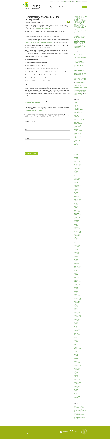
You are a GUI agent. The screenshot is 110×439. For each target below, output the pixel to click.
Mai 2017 (76, 308)
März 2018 (76, 294)
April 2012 (76, 393)
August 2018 (76, 287)
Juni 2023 (76, 206)
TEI (79, 42)
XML (84, 46)
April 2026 (76, 158)
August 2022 (76, 220)
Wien (75, 46)
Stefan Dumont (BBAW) (39, 116)
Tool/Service (50, 114)
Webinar (76, 146)
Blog (51, 7)
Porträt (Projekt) (77, 126)
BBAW (80, 16)
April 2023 (76, 209)
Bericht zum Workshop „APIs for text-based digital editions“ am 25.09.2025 (79, 84)
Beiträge (62, 1)
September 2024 (77, 185)
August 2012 (76, 387)
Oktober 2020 (77, 251)
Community (32, 114)
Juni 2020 (76, 256)
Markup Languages (78, 120)
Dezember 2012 (77, 382)
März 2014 (76, 361)
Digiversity (76, 420)
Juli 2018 (76, 288)
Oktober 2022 (77, 217)
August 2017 (76, 304)
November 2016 (77, 316)
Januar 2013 (76, 380)
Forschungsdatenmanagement (82, 33)
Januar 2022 (76, 230)
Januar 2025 (76, 179)
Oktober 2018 (77, 284)
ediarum (82, 29)
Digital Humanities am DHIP (80, 410)
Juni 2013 (76, 373)
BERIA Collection (28, 115)
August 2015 (76, 337)
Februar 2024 (77, 195)
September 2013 (77, 369)
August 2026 (76, 153)
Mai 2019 (76, 274)
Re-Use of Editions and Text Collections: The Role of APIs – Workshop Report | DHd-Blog (80, 80)
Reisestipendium (81, 37)
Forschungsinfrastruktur (79, 113)
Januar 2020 (76, 263)
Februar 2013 (77, 379)
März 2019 (76, 277)
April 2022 (76, 225)
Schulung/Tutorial (43, 114)
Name (26, 125)
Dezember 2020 (77, 248)
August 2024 (76, 186)
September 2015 (77, 336)
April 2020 (76, 259)
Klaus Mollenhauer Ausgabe (64, 115)
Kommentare (67, 1)
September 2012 (77, 386)
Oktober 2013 (77, 368)
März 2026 (76, 160)
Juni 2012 (76, 390)
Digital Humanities (80, 27)
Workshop (79, 46)
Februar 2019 (77, 278)
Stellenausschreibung (83, 41)
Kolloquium (76, 116)
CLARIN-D (82, 17)
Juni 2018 (76, 290)
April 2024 (76, 192)
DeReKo (39, 115)
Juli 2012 (76, 389)
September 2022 (77, 218)
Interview (76, 115)
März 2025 (76, 176)
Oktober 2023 (77, 200)
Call (75, 104)
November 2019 (77, 266)
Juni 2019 (76, 273)
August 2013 (76, 371)
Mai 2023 (76, 207)
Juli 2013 (76, 372)
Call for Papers (77, 17)
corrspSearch (34, 115)
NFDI (26, 116)
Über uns (55, 7)
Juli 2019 (76, 271)
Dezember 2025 (77, 164)
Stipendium (76, 42)
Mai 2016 (76, 325)
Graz (83, 34)
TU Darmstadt (77, 140)
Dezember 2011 (77, 399)
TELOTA (82, 42)
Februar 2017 (77, 312)
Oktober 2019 (77, 267)
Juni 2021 (76, 239)
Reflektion (76, 129)
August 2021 (76, 237)
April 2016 (76, 326)
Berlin (84, 16)
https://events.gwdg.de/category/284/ (34, 33)
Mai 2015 (76, 341)
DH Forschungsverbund (79, 407)
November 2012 (77, 383)
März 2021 (76, 244)
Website (26, 134)
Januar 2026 (76, 162)
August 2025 (76, 169)
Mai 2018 (76, 291)
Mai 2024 (76, 190)
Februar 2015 (77, 345)
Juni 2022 (76, 223)
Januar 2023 (76, 213)
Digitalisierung (77, 29)
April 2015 (76, 343)
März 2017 (76, 311)
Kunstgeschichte (76, 36)
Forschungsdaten (80, 30)
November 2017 (77, 299)
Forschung (38, 114)
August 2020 (76, 253)
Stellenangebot (81, 38)
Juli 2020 (76, 255)
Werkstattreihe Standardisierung (59, 116)
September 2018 (77, 285)
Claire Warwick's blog (78, 406)
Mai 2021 (76, 241)
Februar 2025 (77, 178)
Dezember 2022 (77, 214)
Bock (75, 54)
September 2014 (77, 352)
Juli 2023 (76, 204)
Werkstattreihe (50, 116)
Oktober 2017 (77, 301)
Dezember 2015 (77, 332)
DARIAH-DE (73, 1)
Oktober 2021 (77, 234)
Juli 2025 (76, 171)
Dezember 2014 (77, 348)
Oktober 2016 (77, 318)
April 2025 (76, 175)
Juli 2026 (76, 154)
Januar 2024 (76, 196)
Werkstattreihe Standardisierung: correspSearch (42, 18)
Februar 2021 (77, 245)
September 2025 (77, 168)
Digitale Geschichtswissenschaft (79, 24)
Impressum (85, 1)
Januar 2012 (76, 397)
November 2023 (77, 199)
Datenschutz (79, 1)
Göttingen (76, 35)
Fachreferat (76, 106)
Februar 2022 (77, 228)
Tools (84, 43)
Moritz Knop (35, 22)
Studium (76, 134)
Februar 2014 (77, 362)
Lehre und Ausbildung (79, 119)
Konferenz (83, 35)
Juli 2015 (76, 339)
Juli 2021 (76, 238)
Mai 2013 (76, 375)
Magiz (75, 59)
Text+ (45, 116)
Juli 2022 (76, 221)
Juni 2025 (76, 172)
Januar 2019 (76, 280)
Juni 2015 (76, 340)
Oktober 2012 (77, 385)
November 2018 (77, 283)
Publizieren (76, 127)
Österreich (78, 47)
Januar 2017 (76, 313)
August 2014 (76, 354)
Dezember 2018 (77, 281)
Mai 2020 (76, 257)
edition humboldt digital (49, 115)
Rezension (75, 38)
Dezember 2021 (77, 231)
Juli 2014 (76, 355)
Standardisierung (30, 116)
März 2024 (76, 193)
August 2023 (76, 203)
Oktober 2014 (77, 351)
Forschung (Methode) (78, 109)
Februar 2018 (77, 295)
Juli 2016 (76, 322)
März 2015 (76, 344)
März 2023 (76, 210)
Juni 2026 (76, 156)
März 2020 (76, 260)
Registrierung (56, 1)
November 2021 (77, 232)
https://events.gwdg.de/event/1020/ (42, 28)
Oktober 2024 (77, 183)
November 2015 (77, 333)
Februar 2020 (77, 262)
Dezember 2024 (77, 181)
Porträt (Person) (77, 125)
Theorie (75, 137)
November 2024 (77, 182)
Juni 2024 (76, 189)
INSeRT (56, 115)
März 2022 (76, 227)
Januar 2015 (76, 347)
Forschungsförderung (78, 112)
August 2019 (76, 270)
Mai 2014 (76, 358)
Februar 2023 (77, 211)
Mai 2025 (76, 174)
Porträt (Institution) (78, 123)
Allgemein (28, 114)
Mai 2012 (76, 392)
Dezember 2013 (77, 365)
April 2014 (76, 359)
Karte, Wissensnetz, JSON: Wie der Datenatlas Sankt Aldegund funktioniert (80, 56)
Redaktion (61, 7)
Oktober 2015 (77, 334)
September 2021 (77, 235)
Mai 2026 (76, 157)
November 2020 (77, 249)
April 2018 (76, 292)
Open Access (77, 122)
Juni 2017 (76, 306)
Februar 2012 (77, 396)
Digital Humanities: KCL (79, 416)
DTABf (43, 115)
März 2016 (76, 327)
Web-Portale (76, 144)
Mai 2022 (76, 224)
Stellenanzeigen (77, 133)
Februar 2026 (77, 161)
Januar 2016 (76, 330)
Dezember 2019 (77, 264)
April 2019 (76, 276)
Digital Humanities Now (79, 414)
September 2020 (77, 252)
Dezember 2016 (77, 315)
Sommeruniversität (78, 132)
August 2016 (76, 320)
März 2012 (76, 394)
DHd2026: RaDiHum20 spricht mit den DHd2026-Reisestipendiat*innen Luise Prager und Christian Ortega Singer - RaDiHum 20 (80, 90)
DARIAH (80, 18)
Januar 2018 (76, 297)
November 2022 (77, 216)
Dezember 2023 (77, 197)
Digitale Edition (79, 23)
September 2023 (77, 202)
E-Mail (26, 129)
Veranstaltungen (56, 114)
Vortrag (61, 114)
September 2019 (77, 269)
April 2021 (76, 242)
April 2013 (76, 376)
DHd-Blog (34, 433)
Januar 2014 (76, 364)
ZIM (75, 47)
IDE (79, 35)
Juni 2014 (76, 357)
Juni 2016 (76, 323)
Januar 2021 (76, 246)
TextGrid (80, 44)
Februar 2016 (77, 329)
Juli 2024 (76, 188)
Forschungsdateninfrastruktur (79, 31)
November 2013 (77, 366)
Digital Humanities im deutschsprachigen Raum (31, 5)
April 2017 (76, 309)
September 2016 (77, 319)
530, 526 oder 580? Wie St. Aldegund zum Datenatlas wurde (80, 75)
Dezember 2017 (77, 298)
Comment (27, 138)
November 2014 (77, 350)
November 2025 (77, 165)
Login (52, 1)
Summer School (77, 136)
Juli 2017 (76, 305)
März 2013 (76, 378)
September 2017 (77, 302)
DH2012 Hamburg (78, 409)
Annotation (76, 16)
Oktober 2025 (77, 167)
